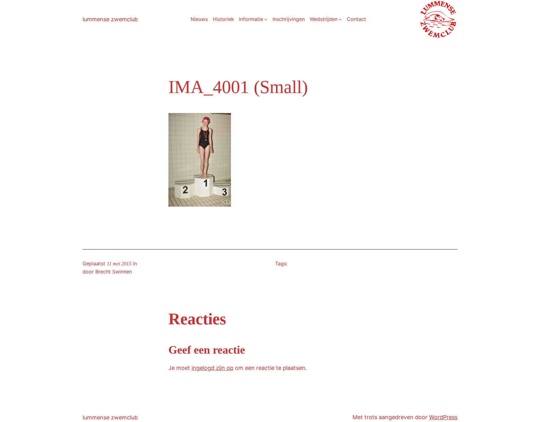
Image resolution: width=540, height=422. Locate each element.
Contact (356, 19)
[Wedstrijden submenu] (340, 19)
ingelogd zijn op (212, 368)
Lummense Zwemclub (110, 19)
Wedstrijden (324, 19)
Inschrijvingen (288, 19)
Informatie (251, 19)
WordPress (443, 417)
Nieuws (199, 19)
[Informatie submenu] (266, 19)
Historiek (223, 19)
